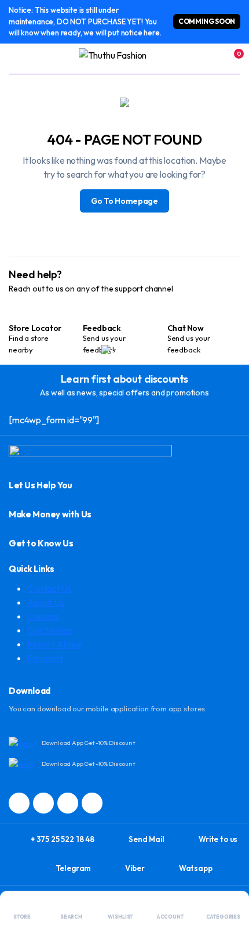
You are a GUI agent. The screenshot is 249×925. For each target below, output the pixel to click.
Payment (45, 658)
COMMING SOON (206, 21)
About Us (45, 602)
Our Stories (49, 630)
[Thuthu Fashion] (125, 58)
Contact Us (49, 588)
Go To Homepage (124, 201)
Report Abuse (54, 644)
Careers (43, 616)
